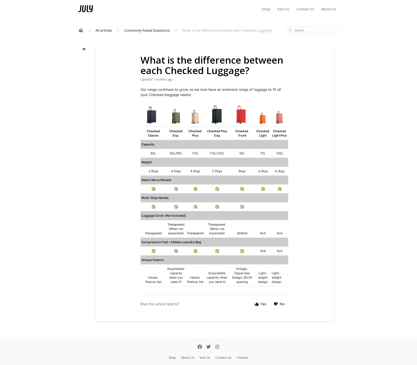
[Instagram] (217, 347)
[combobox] (313, 30)
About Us (328, 9)
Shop (266, 9)
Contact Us (305, 9)
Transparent (153, 233)
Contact (242, 357)
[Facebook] (199, 347)
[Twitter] (208, 347)
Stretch (242, 233)
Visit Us (283, 9)
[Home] (80, 30)
